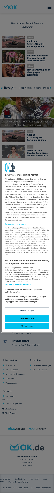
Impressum (21, 224)
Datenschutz (9, 224)
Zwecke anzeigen (27, 310)
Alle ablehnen (27, 326)
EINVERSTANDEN (27, 318)
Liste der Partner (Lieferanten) (18, 284)
